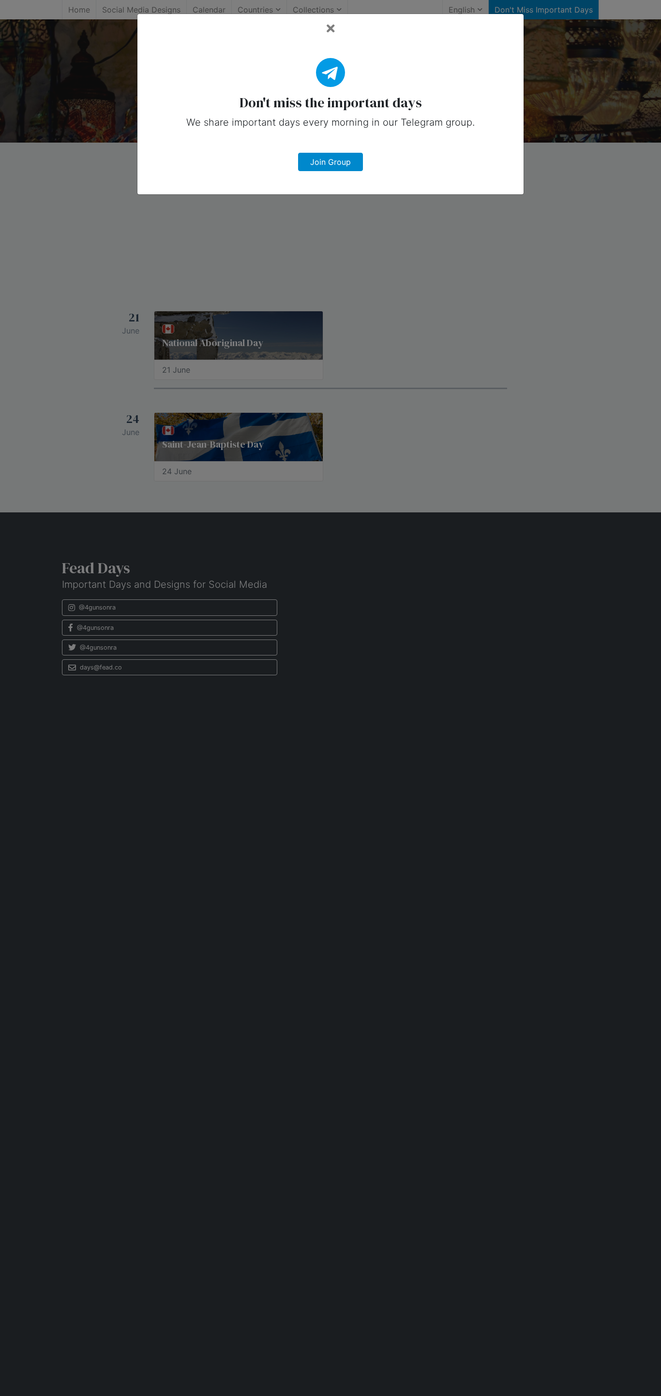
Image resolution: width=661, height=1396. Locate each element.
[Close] (331, 29)
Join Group (330, 162)
